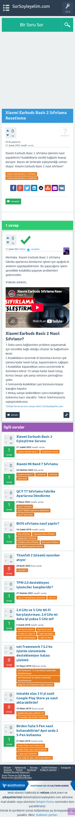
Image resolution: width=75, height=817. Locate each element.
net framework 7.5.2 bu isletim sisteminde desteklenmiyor (37, 672)
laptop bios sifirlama (27, 538)
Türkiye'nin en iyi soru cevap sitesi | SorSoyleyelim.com (34, 406)
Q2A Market (24, 775)
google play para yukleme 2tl (31, 713)
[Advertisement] (37, 71)
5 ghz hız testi (46, 638)
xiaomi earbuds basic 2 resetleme (22, 178)
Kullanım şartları (46, 814)
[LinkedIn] (34, 188)
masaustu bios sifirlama (44, 534)
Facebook (31, 770)
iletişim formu (45, 801)
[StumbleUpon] (48, 188)
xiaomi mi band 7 (25, 474)
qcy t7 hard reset (25, 515)
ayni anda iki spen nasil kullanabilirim (34, 758)
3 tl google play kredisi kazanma (32, 717)
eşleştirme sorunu (50, 452)
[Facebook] (13, 188)
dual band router (44, 629)
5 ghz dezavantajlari (27, 638)
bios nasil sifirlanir (50, 542)
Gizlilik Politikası (49, 767)
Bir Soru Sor (31, 24)
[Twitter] (27, 188)
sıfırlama (53, 474)
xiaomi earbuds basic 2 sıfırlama (21, 174)
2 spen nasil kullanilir (27, 754)
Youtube (8, 770)
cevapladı (35, 249)
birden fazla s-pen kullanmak (31, 745)
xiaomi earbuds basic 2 (28, 452)
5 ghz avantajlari (46, 634)
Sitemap (34, 767)
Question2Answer (23, 777)
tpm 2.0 (52, 598)
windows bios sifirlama (28, 542)
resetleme (41, 474)
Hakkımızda (20, 767)
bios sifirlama (24, 534)
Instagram (66, 767)
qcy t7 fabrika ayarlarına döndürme (33, 510)
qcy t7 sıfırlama (24, 506)
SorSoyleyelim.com (31, 6)
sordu (31, 145)
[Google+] (20, 188)
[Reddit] (41, 188)
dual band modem (26, 629)
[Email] (55, 188)
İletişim (7, 767)
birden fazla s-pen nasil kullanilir (32, 750)
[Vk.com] (62, 188)
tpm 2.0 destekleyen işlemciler (31, 598)
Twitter (19, 770)
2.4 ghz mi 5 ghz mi (26, 634)
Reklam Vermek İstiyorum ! (17, 772)
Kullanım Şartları (48, 770)
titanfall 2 (22, 570)
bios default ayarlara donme (30, 546)
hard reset (22, 479)
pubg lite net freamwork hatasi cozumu (35, 685)
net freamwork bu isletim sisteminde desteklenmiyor (34, 679)
